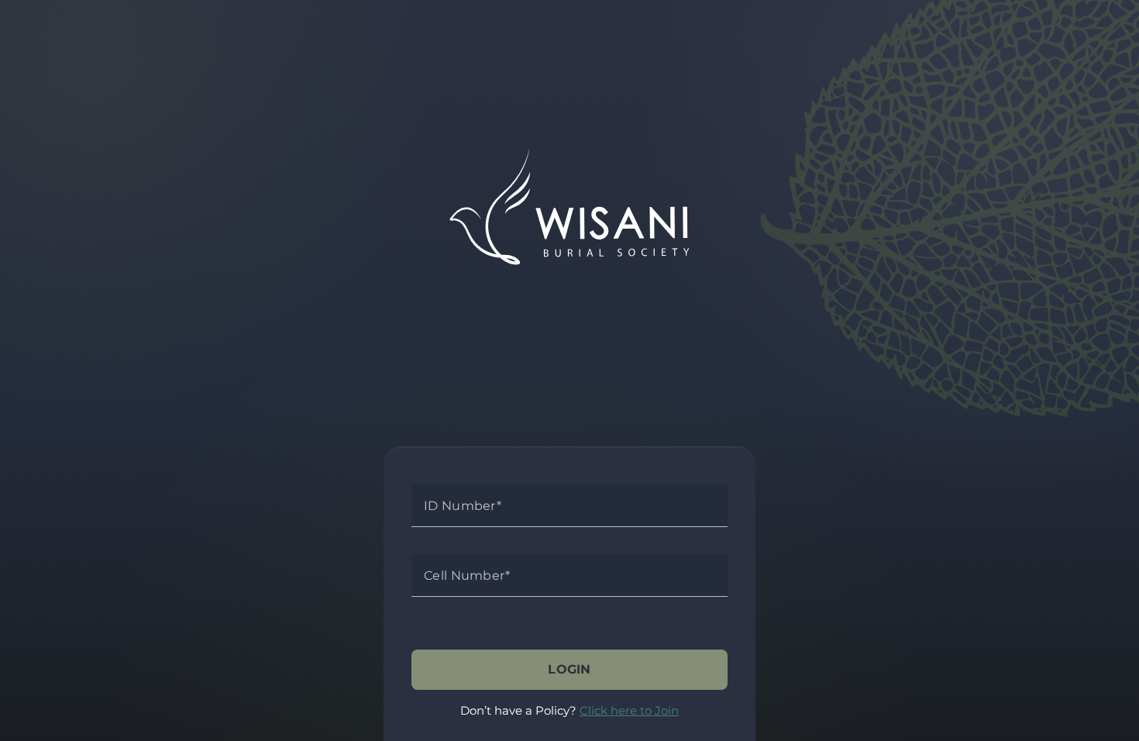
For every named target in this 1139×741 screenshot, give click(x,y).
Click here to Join (629, 710)
